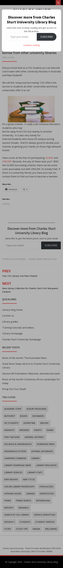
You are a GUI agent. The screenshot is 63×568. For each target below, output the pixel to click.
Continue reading (31, 45)
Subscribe (46, 36)
